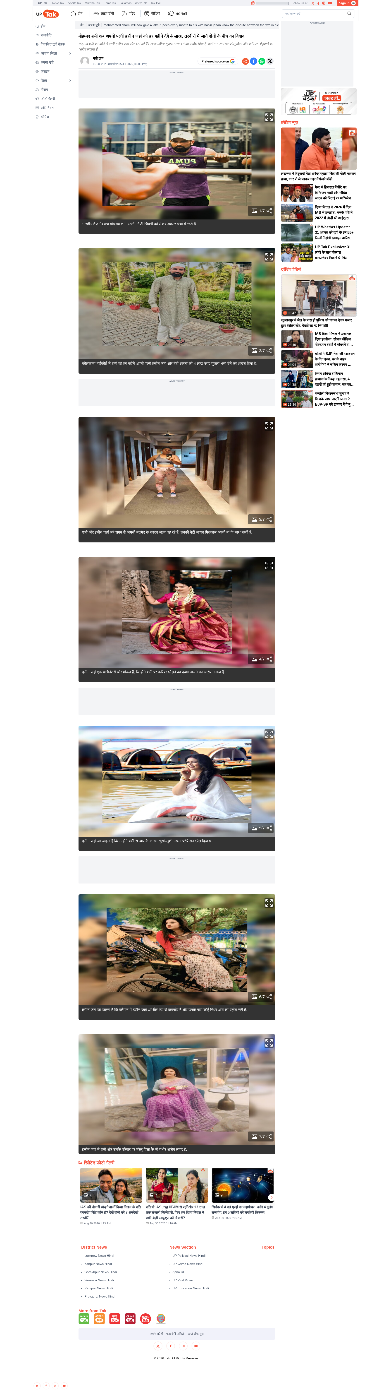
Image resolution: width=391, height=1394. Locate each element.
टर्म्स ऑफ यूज (196, 1334)
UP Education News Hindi (190, 1288)
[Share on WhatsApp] (261, 61)
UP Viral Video (182, 1280)
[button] (53, 26)
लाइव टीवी (107, 13)
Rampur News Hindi (98, 1288)
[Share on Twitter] (270, 61)
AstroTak (141, 3)
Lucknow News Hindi (99, 1255)
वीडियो (155, 13)
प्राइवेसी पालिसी (175, 1334)
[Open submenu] (70, 53)
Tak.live (155, 3)
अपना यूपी (94, 25)
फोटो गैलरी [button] (181, 13)
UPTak (42, 3)
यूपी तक (98, 58)
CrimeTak (110, 3)
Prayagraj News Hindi (99, 1296)
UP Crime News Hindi (187, 1264)
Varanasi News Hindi (99, 1280)
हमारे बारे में (156, 1334)
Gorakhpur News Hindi (100, 1272)
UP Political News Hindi (188, 1255)
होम (80, 13)
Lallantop (125, 3)
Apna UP (178, 1272)
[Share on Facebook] (253, 61)
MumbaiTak (92, 3)
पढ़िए (132, 13)
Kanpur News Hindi (98, 1264)
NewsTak (58, 3)
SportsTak (74, 3)
